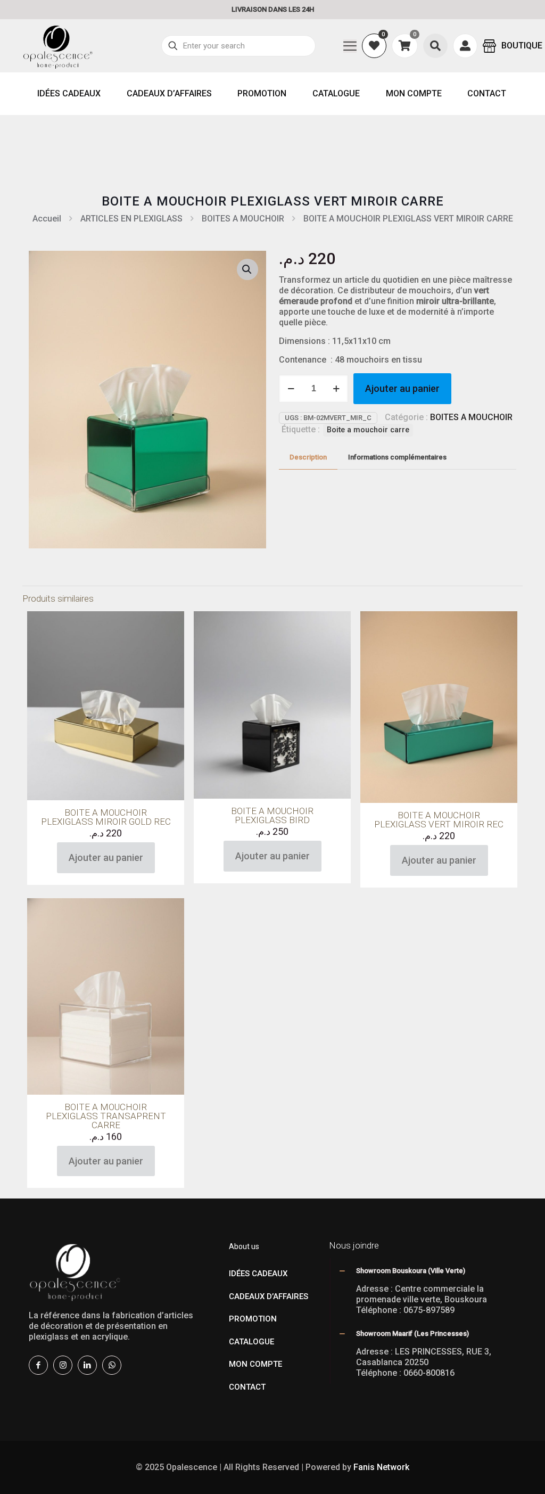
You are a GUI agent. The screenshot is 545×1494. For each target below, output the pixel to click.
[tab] (308, 458)
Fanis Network (381, 1467)
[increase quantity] (336, 388)
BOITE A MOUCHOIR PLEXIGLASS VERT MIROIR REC (438, 820)
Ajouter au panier (402, 388)
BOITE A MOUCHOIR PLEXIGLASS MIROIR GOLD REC (106, 817)
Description (308, 457)
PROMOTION (253, 1319)
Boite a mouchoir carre (368, 429)
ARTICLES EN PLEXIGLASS (131, 219)
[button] (247, 269)
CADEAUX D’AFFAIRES (268, 1296)
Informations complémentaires (397, 457)
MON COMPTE (255, 1364)
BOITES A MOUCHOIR (243, 219)
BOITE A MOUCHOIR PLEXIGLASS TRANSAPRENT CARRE (106, 1116)
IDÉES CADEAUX (258, 1273)
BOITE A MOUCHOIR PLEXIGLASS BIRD (272, 815)
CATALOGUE (251, 1342)
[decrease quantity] (291, 388)
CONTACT (247, 1387)
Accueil (46, 219)
